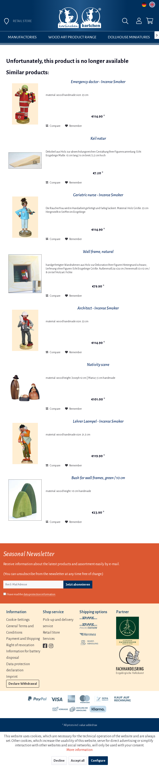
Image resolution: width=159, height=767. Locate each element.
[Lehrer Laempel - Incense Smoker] (25, 443)
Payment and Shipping (23, 639)
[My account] (136, 22)
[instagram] (51, 646)
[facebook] (45, 646)
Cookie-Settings (18, 620)
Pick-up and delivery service (58, 623)
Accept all (77, 760)
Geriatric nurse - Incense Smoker (98, 195)
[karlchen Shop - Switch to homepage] (79, 17)
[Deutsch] (144, 4)
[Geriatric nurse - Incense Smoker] (25, 217)
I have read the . (31, 594)
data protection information (39, 594)
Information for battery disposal (23, 654)
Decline (59, 760)
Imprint (12, 677)
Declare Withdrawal (22, 683)
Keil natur (98, 138)
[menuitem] (136, 22)
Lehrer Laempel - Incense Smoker (98, 421)
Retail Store (51, 632)
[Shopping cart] (146, 22)
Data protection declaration (18, 667)
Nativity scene (98, 364)
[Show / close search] (126, 22)
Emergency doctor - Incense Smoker (98, 82)
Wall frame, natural (98, 251)
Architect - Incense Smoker (98, 308)
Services (49, 639)
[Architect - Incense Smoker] (25, 330)
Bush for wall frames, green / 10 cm (98, 478)
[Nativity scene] (25, 386)
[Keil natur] (25, 160)
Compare (54, 126)
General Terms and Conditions (20, 629)
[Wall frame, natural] (25, 273)
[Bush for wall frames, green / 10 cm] (25, 500)
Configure (98, 760)
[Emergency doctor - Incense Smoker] (25, 103)
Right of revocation (20, 645)
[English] (152, 4)
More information (79, 750)
